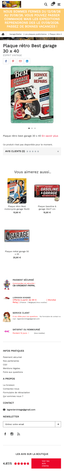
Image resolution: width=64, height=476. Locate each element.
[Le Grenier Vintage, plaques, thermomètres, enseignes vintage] (22, 4)
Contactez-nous (11, 389)
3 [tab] (34, 128)
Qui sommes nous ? (13, 396)
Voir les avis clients (45, 463)
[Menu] (59, 4)
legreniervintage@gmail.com (21, 410)
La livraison (9, 385)
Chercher (46, 4)
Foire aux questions (13, 372)
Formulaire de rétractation (16, 392)
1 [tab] (29, 128)
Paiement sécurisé (12, 357)
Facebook (6, 61)
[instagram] (12, 434)
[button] (58, 424)
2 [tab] (32, 128)
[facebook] (5, 434)
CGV (5, 365)
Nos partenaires (11, 361)
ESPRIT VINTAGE (12, 55)
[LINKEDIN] (27, 61)
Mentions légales (11, 368)
